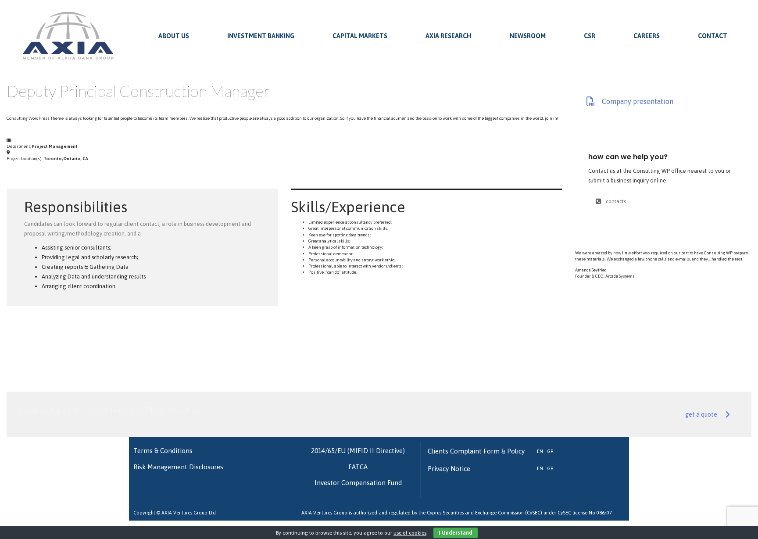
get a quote (701, 414)
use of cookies (409, 533)
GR (550, 451)
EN (540, 451)
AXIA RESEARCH (448, 35)
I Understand (455, 533)
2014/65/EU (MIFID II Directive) (358, 450)
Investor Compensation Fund (358, 482)
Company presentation (637, 101)
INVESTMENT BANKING (260, 35)
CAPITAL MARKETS (360, 35)
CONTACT (712, 35)
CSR (589, 35)
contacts (616, 201)
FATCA (358, 467)
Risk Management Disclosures (178, 467)
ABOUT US (173, 35)
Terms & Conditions (163, 450)
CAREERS (646, 35)
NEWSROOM (528, 35)
